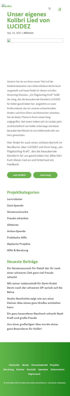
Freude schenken (18, 218)
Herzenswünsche (17, 212)
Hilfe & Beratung (17, 250)
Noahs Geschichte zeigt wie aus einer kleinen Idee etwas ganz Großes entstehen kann (34, 302)
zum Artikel (19, 175)
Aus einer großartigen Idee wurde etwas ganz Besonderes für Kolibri (32, 326)
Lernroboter (15, 199)
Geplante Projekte (18, 244)
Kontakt (31, 369)
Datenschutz (58, 369)
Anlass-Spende (16, 231)
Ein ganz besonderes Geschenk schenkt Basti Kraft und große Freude (35, 315)
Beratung (9, 369)
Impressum (34, 374)
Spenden (43, 369)
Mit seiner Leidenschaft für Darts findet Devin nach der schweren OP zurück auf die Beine (34, 287)
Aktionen (29, 32)
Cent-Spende (15, 205)
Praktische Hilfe (17, 237)
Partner (20, 369)
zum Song (45, 175)
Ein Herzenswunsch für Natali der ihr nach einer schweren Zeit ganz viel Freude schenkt (33, 272)
